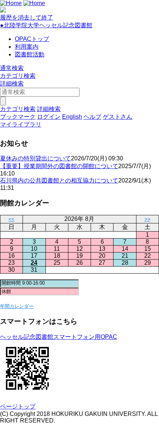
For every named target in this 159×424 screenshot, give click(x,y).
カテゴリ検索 (17, 76)
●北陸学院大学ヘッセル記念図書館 (46, 25)
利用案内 (26, 47)
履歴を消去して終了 (26, 17)
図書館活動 (29, 54)
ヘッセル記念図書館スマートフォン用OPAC (58, 337)
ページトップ (17, 406)
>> (147, 219)
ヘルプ (92, 117)
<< (11, 219)
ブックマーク (17, 117)
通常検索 (12, 68)
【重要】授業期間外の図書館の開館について (59, 166)
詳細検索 (12, 83)
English (72, 117)
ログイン (49, 117)
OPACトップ (32, 39)
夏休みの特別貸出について (35, 158)
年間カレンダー (17, 306)
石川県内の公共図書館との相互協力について (59, 180)
